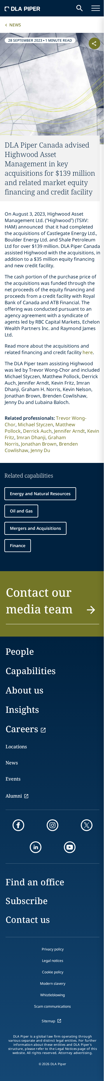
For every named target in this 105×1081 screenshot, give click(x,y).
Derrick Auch (37, 431)
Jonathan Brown (39, 444)
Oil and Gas (21, 511)
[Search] (79, 8)
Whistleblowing (52, 994)
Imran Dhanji (31, 437)
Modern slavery (52, 983)
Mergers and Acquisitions (35, 528)
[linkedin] (35, 847)
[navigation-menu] (95, 8)
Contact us (28, 919)
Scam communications (52, 1006)
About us (24, 690)
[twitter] (86, 825)
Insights (22, 709)
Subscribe (27, 901)
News (15, 25)
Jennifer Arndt (69, 431)
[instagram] (52, 825)
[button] (52, 604)
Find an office (35, 882)
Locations (16, 746)
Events (13, 779)
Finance (17, 545)
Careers (22, 729)
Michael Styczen (35, 424)
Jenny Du (40, 450)
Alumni (14, 796)
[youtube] (70, 847)
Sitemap (48, 1021)
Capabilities (31, 671)
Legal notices (52, 960)
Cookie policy (52, 972)
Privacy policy (53, 949)
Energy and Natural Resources (40, 493)
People (20, 651)
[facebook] (18, 825)
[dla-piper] (22, 8)
